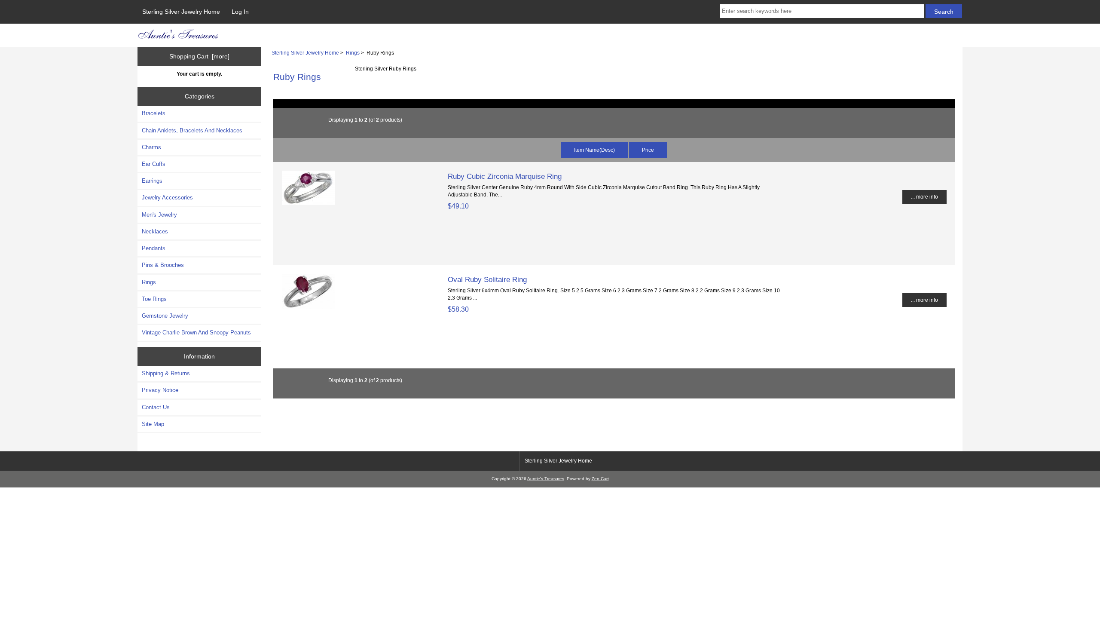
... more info (924, 196)
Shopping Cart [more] (199, 56)
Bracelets (153, 113)
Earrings (152, 181)
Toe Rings (154, 299)
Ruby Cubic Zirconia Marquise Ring (505, 176)
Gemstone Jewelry (165, 316)
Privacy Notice (160, 390)
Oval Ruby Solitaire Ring (487, 279)
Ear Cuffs (153, 164)
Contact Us (156, 407)
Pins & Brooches (163, 265)
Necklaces (155, 231)
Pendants (153, 248)
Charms (151, 147)
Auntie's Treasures (545, 478)
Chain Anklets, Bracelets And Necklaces (192, 130)
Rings (353, 52)
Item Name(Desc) (594, 150)
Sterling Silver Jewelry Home (181, 11)
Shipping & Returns (166, 373)
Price (648, 150)
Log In (240, 11)
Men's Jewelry (159, 214)
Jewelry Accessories (167, 197)
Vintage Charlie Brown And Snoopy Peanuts (196, 332)
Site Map (153, 424)
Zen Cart (600, 478)
